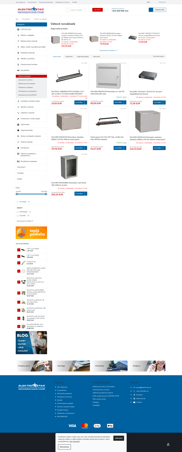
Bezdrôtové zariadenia (29, 161)
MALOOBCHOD (62, 417)
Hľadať (98, 10)
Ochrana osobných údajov (66, 407)
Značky (19, 179)
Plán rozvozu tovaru (99, 399)
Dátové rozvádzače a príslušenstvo (28, 155)
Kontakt (74, 2)
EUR (148, 2)
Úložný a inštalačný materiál (31, 136)
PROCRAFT (21, 167)
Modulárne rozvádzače (25, 87)
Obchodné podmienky (46, 2)
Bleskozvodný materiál (29, 41)
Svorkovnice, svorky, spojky (30, 119)
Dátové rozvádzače (24, 76)
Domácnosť (25, 148)
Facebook (139, 395)
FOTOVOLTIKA (26, 29)
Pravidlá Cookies (62, 410)
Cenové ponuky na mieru (101, 390)
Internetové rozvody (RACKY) (27, 95)
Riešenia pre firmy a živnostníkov (104, 387)
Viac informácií (74, 441)
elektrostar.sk (140, 399)
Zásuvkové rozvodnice (25, 80)
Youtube (139, 402)
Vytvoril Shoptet (176, 444)
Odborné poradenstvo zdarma (103, 393)
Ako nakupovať (20, 2)
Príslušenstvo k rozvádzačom (27, 91)
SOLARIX (24, 216)
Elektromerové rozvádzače (26, 84)
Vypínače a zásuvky (28, 113)
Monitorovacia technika (29, 64)
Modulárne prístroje (28, 53)
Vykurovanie (25, 124)
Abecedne (96, 57)
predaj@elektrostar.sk (143, 387)
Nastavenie (64, 447)
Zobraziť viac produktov (107, 50)
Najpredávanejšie (83, 57)
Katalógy (96, 402)
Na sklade (24, 202)
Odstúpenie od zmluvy (62, 2)
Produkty (20, 173)
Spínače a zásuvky (27, 107)
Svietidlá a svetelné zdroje (30, 101)
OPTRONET (25, 212)
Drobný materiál (26, 142)
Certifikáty (96, 405)
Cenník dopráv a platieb (65, 403)
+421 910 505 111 (142, 391)
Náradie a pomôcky (28, 59)
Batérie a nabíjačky (27, 35)
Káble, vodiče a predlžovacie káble (33, 47)
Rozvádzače (25, 70)
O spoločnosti (32, 2)
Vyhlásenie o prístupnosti (65, 413)
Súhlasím (119, 438)
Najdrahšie (69, 57)
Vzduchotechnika (27, 130)
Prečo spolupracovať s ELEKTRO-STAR (106, 396)
